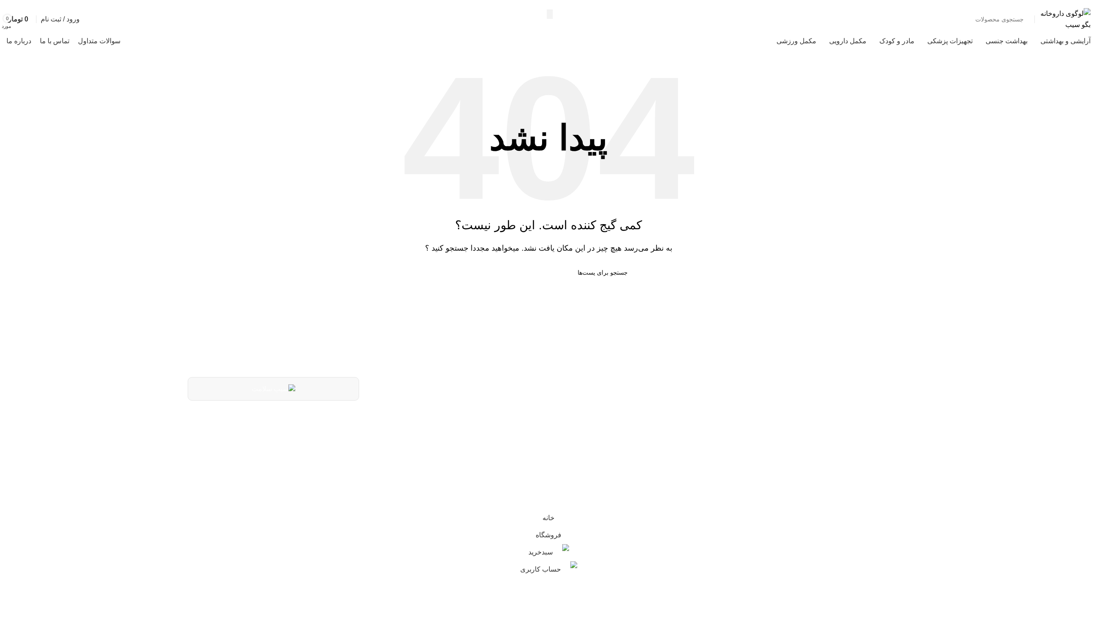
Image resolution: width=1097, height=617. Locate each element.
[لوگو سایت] (1065, 18)
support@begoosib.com (663, 427)
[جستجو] (550, 14)
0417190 (691, 405)
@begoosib (686, 448)
